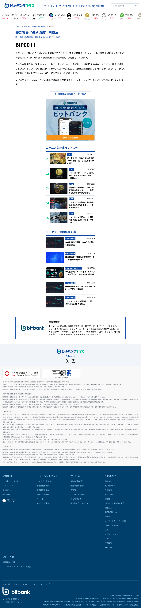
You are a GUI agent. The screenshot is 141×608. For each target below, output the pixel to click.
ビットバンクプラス (44, 481)
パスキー (108, 538)
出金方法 (108, 507)
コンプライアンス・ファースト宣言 (16, 566)
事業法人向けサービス (79, 503)
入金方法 (108, 490)
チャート (54, 6)
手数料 (107, 499)
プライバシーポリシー (11, 584)
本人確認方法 (110, 485)
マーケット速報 (78, 6)
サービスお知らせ (112, 525)
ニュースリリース (9, 485)
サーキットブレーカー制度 (115, 521)
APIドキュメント (111, 534)
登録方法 (108, 481)
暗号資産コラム (42, 490)
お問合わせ (109, 547)
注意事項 (108, 543)
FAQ (106, 530)
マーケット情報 (65, 6)
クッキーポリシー (29, 584)
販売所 (73, 490)
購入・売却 (109, 494)
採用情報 (6, 494)
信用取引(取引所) (77, 485)
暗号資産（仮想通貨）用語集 (35, 26)
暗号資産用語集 (98, 6)
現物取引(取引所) (77, 481)
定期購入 (108, 516)
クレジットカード (77, 494)
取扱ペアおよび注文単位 (114, 503)
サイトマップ (44, 584)
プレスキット (7, 490)
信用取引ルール (111, 512)
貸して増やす (75, 499)
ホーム (46, 6)
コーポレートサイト (10, 481)
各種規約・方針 (8, 562)
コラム (88, 6)
